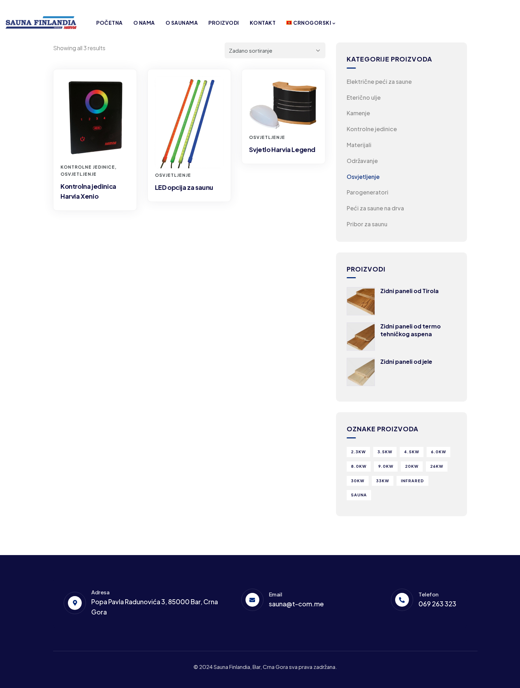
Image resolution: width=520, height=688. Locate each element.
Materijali (359, 144)
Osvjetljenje (78, 174)
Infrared (412, 480)
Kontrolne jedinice (87, 167)
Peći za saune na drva (375, 208)
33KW (382, 480)
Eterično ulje (364, 97)
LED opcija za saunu (184, 187)
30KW (357, 480)
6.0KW (438, 451)
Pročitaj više (98, 147)
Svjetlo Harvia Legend (282, 149)
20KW (411, 466)
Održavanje (362, 160)
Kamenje (358, 113)
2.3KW (358, 451)
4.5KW (411, 451)
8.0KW (358, 466)
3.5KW (384, 451)
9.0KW (385, 466)
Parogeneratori (367, 192)
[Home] (41, 22)
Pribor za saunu (367, 224)
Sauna (359, 494)
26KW (436, 466)
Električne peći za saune (379, 81)
